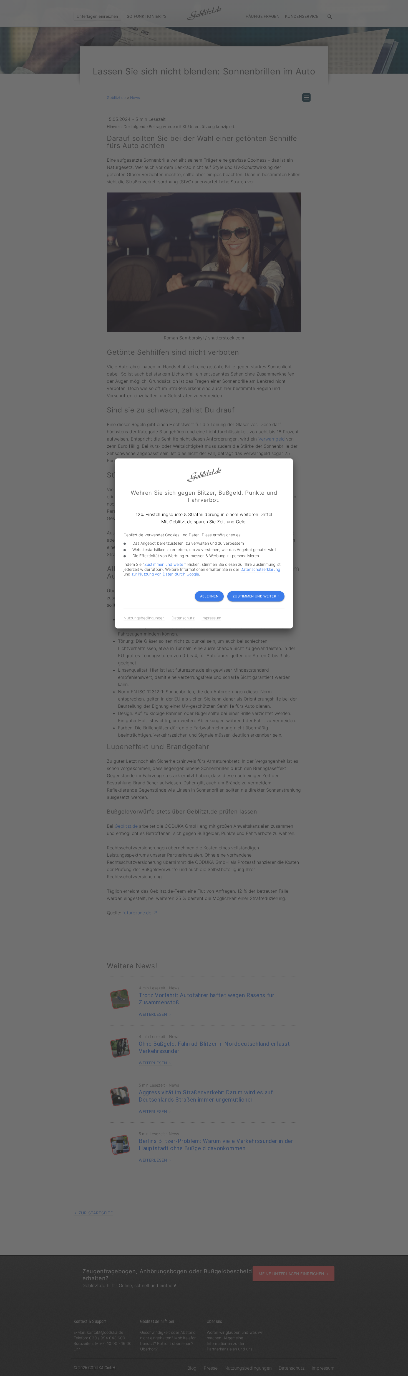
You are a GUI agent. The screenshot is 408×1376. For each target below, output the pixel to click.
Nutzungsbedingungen (144, 618)
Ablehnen (209, 596)
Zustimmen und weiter (164, 564)
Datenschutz (183, 618)
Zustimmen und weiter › (256, 596)
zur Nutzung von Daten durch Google (165, 574)
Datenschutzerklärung (260, 569)
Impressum (211, 618)
